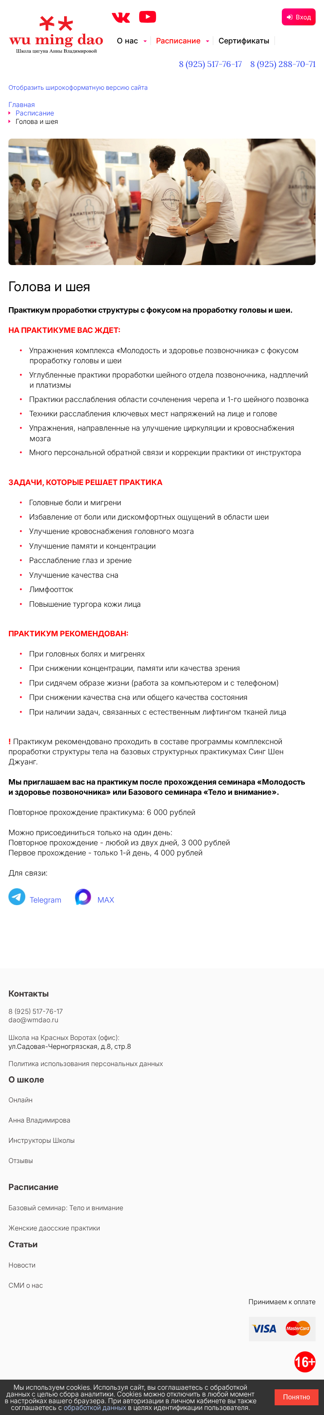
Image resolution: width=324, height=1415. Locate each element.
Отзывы (20, 1160)
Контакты (28, 994)
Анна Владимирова (39, 1120)
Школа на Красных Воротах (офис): (63, 1037)
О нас (127, 40)
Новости (21, 1265)
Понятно (296, 1397)
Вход (303, 17)
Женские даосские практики (54, 1228)
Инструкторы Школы (41, 1140)
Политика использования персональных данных (85, 1063)
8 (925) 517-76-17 (210, 64)
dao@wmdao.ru (33, 1020)
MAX (105, 899)
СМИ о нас (25, 1285)
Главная (21, 104)
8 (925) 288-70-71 (283, 64)
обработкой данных (95, 1407)
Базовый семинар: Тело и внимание (65, 1207)
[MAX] (83, 899)
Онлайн (20, 1100)
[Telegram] (16, 899)
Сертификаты (244, 40)
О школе (26, 1080)
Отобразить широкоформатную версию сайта (78, 87)
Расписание (178, 40)
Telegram (46, 899)
